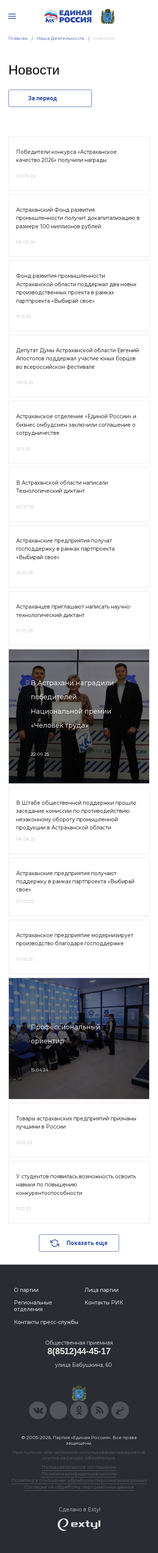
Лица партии (102, 1290)
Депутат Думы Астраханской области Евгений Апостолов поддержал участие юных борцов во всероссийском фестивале (77, 358)
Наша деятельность (61, 38)
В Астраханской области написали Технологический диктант (62, 486)
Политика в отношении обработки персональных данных (79, 1480)
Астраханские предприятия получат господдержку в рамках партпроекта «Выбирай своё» (65, 549)
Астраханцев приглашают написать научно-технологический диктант (74, 610)
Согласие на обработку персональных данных (79, 1487)
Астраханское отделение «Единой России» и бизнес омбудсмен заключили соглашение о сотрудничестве (76, 424)
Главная (18, 38)
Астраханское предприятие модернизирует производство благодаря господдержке (74, 939)
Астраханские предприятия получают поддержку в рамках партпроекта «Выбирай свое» (75, 881)
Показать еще (87, 1243)
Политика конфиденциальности (79, 1473)
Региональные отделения (33, 1306)
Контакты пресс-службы (46, 1322)
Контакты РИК (104, 1302)
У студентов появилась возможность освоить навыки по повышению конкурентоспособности (76, 1184)
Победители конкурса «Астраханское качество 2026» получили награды (66, 156)
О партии (26, 1290)
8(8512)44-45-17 (78, 1351)
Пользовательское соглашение (79, 1467)
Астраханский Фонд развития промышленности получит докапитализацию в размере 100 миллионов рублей (78, 218)
